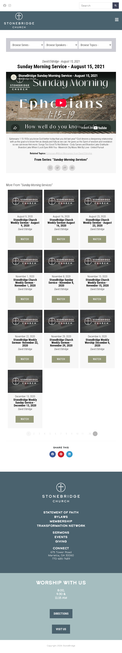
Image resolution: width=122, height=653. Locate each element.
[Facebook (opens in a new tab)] (5, 5)
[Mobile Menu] (117, 19)
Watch (25, 239)
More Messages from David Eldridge (75, 153)
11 (82, 433)
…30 (89, 433)
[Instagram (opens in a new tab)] (9, 5)
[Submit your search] (115, 5)
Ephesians (51, 153)
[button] (61, 613)
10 (77, 433)
